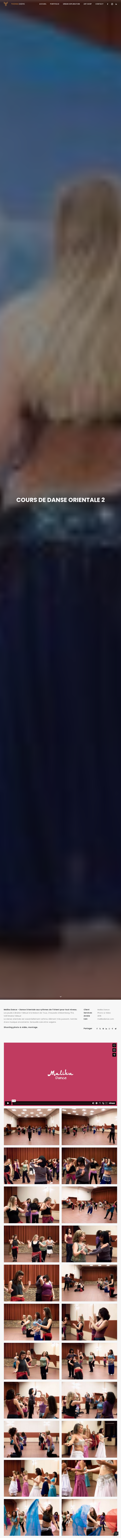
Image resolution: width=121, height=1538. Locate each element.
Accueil (42, 4)
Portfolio (54, 4)
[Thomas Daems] (15, 4)
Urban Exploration (71, 4)
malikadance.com (105, 1019)
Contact (99, 4)
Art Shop (88, 4)
